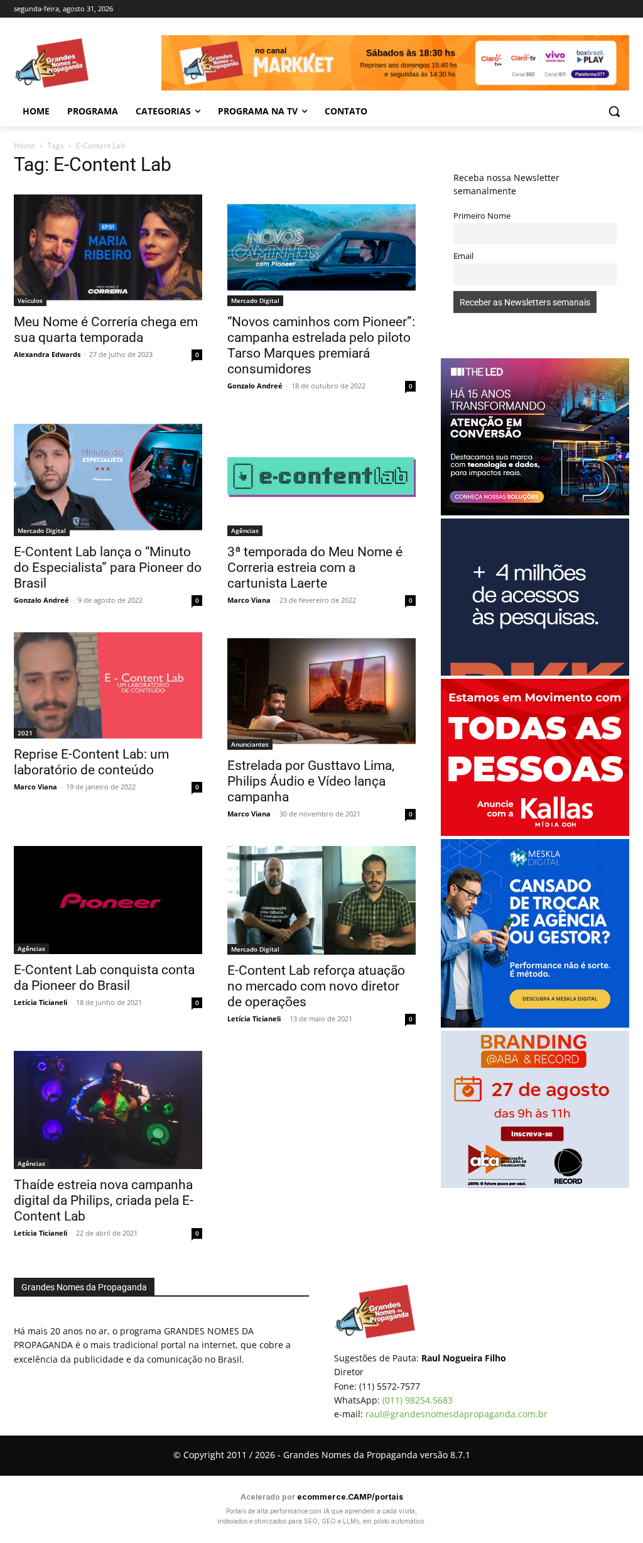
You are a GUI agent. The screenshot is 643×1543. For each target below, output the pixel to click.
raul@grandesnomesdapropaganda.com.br (456, 1414)
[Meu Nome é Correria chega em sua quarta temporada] (108, 248)
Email (463, 256)
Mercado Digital (255, 300)
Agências (245, 530)
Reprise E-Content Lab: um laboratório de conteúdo (91, 762)
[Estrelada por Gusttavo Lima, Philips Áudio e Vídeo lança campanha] (321, 691)
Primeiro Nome (482, 216)
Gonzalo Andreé (255, 385)
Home (24, 145)
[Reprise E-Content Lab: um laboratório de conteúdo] (108, 685)
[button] (614, 111)
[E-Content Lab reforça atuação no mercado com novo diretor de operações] (321, 900)
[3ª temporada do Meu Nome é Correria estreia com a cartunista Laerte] (321, 477)
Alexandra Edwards (47, 354)
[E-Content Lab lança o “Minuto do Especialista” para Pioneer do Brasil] (108, 477)
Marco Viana (249, 600)
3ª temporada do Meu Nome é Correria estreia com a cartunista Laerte (315, 567)
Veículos (30, 300)
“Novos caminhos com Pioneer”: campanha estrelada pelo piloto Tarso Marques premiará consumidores (321, 345)
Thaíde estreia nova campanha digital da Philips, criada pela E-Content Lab (103, 1200)
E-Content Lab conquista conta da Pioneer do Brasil (104, 977)
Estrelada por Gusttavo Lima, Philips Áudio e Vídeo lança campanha (310, 781)
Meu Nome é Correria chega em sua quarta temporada (106, 329)
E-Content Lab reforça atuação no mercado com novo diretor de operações (316, 986)
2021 (25, 732)
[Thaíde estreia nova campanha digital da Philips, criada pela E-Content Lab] (108, 1110)
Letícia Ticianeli (40, 1002)
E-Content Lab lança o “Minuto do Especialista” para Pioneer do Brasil (108, 567)
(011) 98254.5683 (417, 1400)
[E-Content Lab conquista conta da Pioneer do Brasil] (108, 900)
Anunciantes (250, 744)
